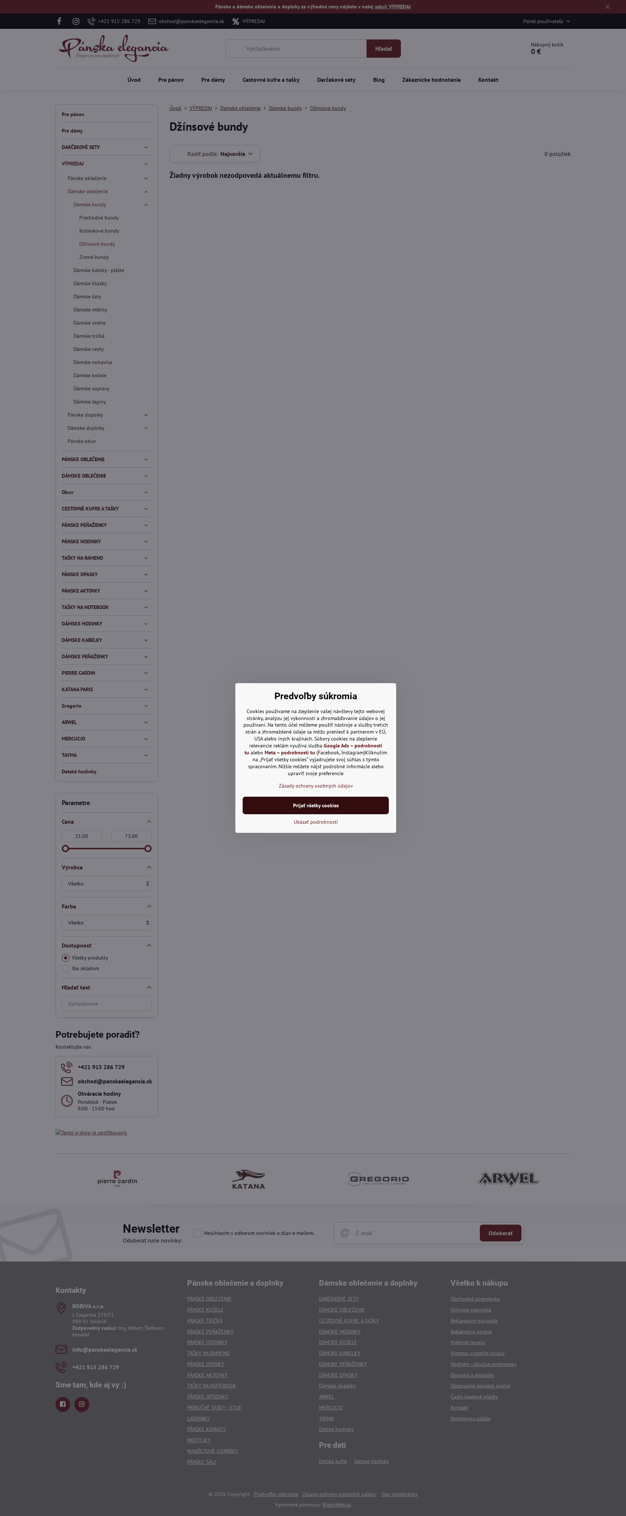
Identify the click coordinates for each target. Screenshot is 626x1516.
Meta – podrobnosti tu (290, 752)
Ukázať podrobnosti (316, 822)
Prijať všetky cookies (316, 805)
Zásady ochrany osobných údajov (316, 785)
